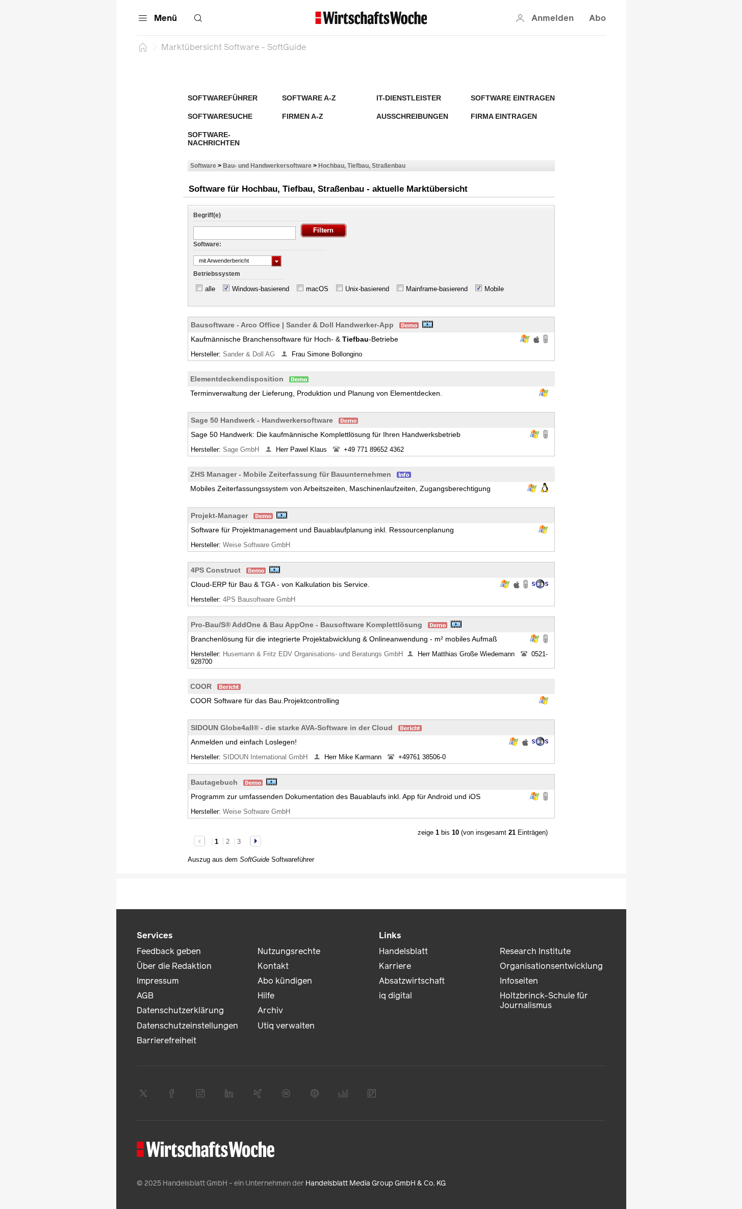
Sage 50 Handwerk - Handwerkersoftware (262, 420)
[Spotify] (286, 1093)
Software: (207, 244)
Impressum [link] (157, 981)
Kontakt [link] (273, 966)
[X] (143, 1093)
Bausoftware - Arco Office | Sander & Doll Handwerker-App (292, 325)
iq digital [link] (395, 995)
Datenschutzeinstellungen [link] (187, 1026)
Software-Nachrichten (214, 139)
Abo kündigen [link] (285, 981)
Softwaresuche (220, 116)
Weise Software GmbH (257, 545)
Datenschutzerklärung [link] (180, 1010)
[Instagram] (200, 1093)
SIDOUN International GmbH (266, 757)
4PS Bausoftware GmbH (260, 599)
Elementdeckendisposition (237, 379)
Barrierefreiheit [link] (166, 1040)
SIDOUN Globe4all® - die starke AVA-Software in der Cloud (292, 728)
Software (203, 165)
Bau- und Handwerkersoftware (267, 165)
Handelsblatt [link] (403, 951)
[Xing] (257, 1093)
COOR (201, 686)
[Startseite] (143, 47)
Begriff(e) (207, 215)
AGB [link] (145, 995)
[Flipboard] (372, 1093)
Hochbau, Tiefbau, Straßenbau (361, 165)
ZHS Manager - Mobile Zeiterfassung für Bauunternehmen (290, 474)
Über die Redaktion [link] (174, 966)
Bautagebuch (214, 782)
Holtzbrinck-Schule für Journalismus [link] (544, 1000)
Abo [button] (597, 18)
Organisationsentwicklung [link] (551, 966)
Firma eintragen (504, 116)
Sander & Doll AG (250, 354)
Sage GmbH (242, 449)
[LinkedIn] (229, 1093)
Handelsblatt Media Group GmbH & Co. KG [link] (375, 1183)
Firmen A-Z (302, 116)
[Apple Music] (315, 1093)
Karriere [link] (395, 966)
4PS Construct (216, 570)
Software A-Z (309, 98)
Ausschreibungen (412, 116)
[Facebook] (172, 1093)
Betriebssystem (216, 273)
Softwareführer (223, 98)
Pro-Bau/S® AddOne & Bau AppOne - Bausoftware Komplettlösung (306, 625)
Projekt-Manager (219, 515)
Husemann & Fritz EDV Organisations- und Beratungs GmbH (313, 654)
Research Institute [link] (535, 951)
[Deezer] (343, 1093)
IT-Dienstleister (408, 98)
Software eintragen (513, 98)
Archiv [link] (270, 1010)
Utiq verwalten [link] (286, 1026)
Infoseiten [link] (519, 981)
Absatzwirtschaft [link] (412, 981)
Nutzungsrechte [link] (289, 951)
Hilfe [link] (266, 995)
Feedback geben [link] (169, 951)
